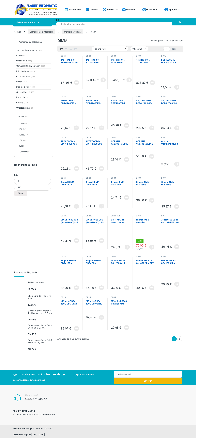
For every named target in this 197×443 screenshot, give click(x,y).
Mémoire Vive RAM (72, 32)
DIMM (23, 116)
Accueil (17, 32)
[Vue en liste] (71, 49)
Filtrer (21, 193)
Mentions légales (22, 434)
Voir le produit (75, 82)
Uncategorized (24, 108)
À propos (172, 9)
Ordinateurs (24, 60)
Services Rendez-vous (29, 50)
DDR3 (163, 56)
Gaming (22, 102)
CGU (35, 434)
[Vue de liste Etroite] (75, 49)
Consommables (25, 76)
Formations (151, 9)
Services (110, 9)
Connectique (25, 92)
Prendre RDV (74, 9)
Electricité (23, 97)
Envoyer (148, 381)
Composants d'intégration (42, 32)
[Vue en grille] (61, 49)
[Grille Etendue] (66, 49)
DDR (163, 216)
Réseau (22, 81)
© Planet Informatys (22, 428)
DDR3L (64, 216)
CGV (41, 434)
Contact (93, 9)
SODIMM (24, 151)
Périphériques (25, 71)
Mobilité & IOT (25, 87)
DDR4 (63, 56)
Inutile (20, 55)
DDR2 (22, 140)
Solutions (130, 9)
